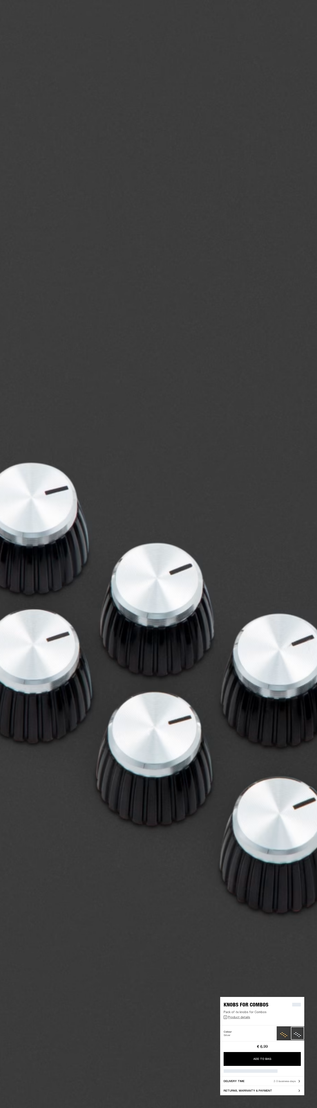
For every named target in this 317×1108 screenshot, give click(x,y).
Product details (239, 1017)
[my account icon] (292, 19)
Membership (256, 9)
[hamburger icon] (306, 19)
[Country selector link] (306, 9)
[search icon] (285, 19)
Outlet (295, 9)
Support (273, 19)
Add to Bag (262, 1058)
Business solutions (232, 9)
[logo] (17, 17)
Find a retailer (277, 9)
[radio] (284, 1033)
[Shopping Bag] (299, 19)
